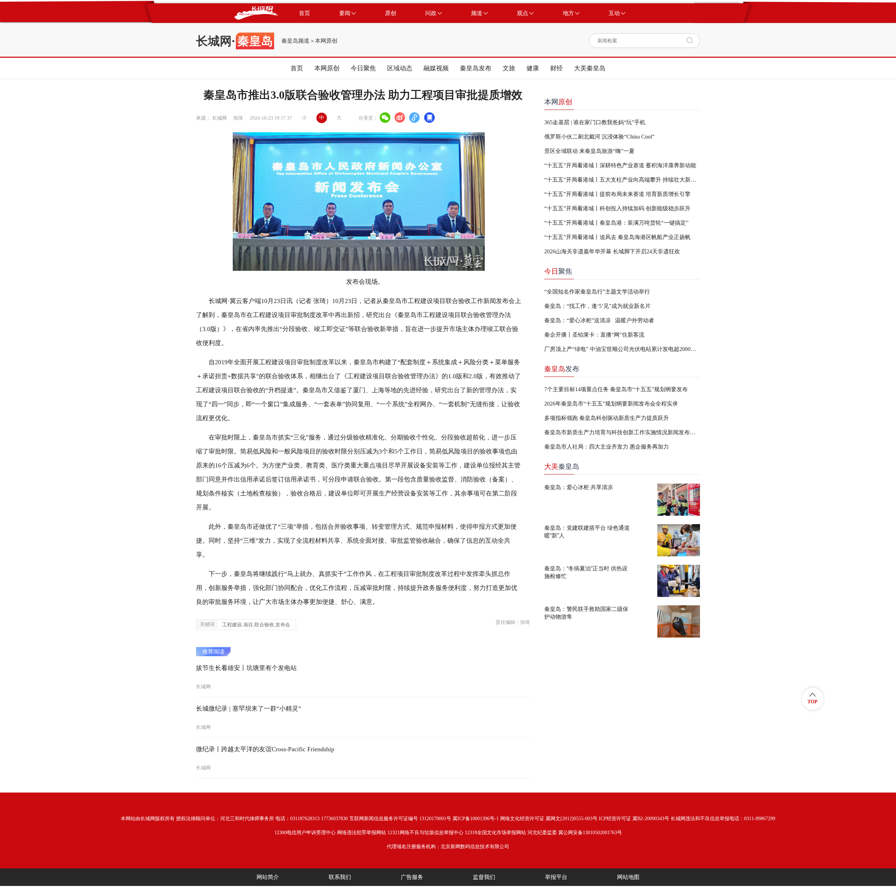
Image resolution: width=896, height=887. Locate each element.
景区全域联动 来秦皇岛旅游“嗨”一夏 (589, 151)
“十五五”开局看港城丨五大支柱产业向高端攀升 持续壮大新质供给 (622, 180)
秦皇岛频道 (295, 41)
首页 (296, 68)
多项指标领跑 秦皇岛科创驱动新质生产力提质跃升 (606, 418)
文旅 (509, 68)
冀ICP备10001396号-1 (476, 818)
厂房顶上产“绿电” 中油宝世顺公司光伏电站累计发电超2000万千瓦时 (622, 349)
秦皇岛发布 (475, 68)
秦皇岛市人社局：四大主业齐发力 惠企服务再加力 (606, 447)
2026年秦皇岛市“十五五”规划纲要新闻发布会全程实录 (611, 404)
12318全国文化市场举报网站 (495, 832)
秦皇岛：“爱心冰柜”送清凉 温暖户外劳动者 (599, 320)
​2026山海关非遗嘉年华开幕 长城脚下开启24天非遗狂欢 (612, 251)
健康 (532, 68)
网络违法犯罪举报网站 (361, 832)
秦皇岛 (561, 466)
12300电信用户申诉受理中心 (305, 832)
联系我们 (340, 877)
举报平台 (556, 877)
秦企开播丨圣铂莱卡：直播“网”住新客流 (594, 335)
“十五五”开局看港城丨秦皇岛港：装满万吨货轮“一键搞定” (616, 223)
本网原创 (326, 41)
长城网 (214, 41)
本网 (558, 102)
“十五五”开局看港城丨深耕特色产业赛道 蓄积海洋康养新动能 (620, 165)
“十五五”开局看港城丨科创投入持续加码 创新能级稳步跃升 (617, 208)
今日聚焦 (363, 68)
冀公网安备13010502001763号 (590, 832)
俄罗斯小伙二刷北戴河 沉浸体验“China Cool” (599, 137)
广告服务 (412, 877)
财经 (556, 68)
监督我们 (484, 877)
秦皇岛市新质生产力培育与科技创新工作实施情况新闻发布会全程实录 (622, 432)
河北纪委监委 (542, 832)
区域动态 (399, 68)
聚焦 (558, 271)
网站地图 (628, 877)
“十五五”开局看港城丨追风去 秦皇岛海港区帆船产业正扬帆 (617, 237)
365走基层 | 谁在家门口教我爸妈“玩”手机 (594, 122)
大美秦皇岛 (590, 68)
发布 (561, 369)
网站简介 (268, 877)
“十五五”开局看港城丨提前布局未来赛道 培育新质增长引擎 (617, 194)
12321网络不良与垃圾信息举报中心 (425, 832)
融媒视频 (436, 68)
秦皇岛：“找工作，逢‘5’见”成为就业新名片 (597, 306)
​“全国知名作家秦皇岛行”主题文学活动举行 (597, 292)
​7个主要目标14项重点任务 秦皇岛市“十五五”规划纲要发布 (616, 389)
